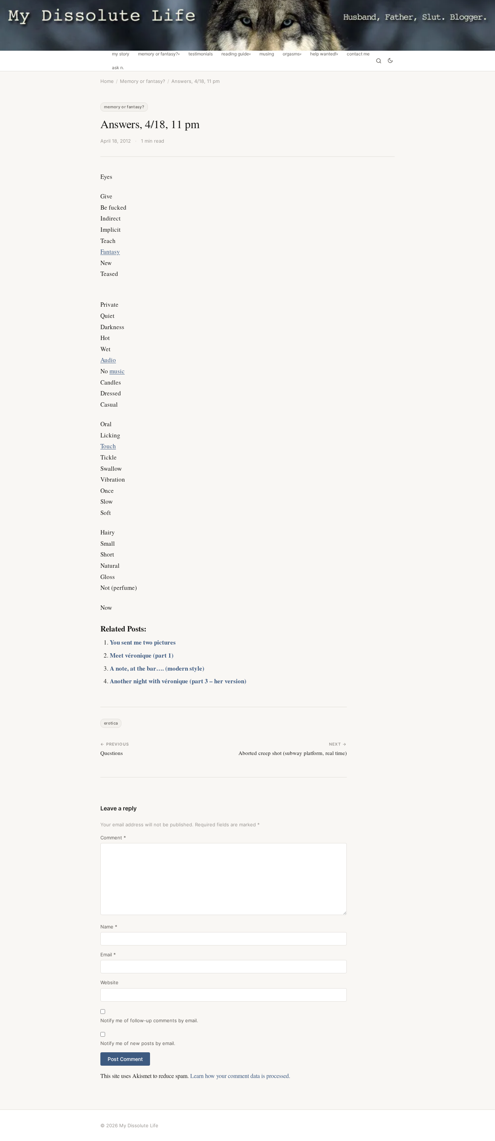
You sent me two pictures (143, 642)
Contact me (358, 53)
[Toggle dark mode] (390, 61)
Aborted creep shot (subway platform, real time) (292, 752)
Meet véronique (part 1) (142, 655)
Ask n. (118, 67)
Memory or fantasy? (158, 53)
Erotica (111, 723)
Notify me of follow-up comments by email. (149, 1020)
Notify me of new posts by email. (137, 1043)
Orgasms (291, 53)
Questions (111, 752)
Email (108, 954)
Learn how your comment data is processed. (240, 1075)
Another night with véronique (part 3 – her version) (178, 680)
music (117, 371)
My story (120, 53)
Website (109, 982)
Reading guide (235, 53)
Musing (266, 53)
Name (108, 927)
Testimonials (200, 53)
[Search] (378, 60)
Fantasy (110, 251)
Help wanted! (323, 53)
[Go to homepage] (247, 25)
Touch (108, 446)
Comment (113, 837)
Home (107, 81)
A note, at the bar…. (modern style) (157, 668)
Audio (108, 360)
